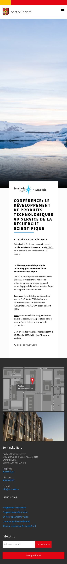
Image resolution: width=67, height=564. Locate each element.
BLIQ (16, 309)
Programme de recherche (14, 507)
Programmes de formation (15, 512)
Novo (16, 315)
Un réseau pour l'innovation (16, 516)
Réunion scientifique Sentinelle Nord (19, 526)
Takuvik (17, 244)
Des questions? (33, 555)
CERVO (49, 247)
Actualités (40, 189)
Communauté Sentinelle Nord (16, 521)
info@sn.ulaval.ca (11, 489)
